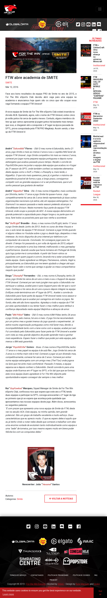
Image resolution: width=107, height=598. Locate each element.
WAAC (61, 584)
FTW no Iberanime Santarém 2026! (98, 117)
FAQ (95, 575)
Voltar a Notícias (62, 498)
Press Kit (53, 580)
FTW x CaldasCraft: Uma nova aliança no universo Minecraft (99, 53)
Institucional (99, 65)
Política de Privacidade (58, 575)
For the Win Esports (35, 584)
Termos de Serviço (18, 575)
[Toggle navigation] (100, 9)
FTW (95, 102)
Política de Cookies (81, 575)
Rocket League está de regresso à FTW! (97, 182)
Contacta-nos (37, 575)
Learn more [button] (8, 594)
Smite (8, 82)
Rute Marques (82, 584)
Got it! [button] (100, 592)
